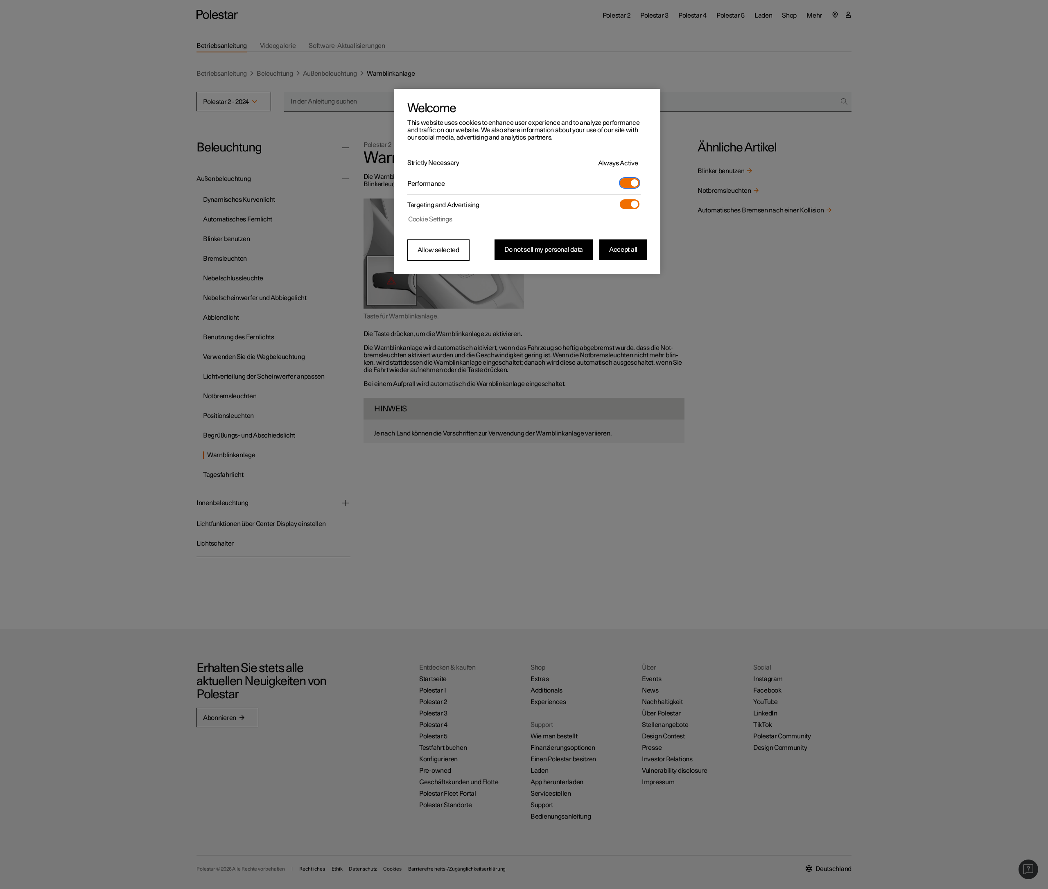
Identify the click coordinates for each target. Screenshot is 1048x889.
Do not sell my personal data (543, 249)
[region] (527, 181)
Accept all (623, 249)
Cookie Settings (430, 219)
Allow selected (438, 250)
